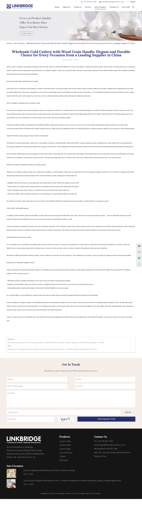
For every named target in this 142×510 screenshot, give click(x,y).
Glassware (63, 460)
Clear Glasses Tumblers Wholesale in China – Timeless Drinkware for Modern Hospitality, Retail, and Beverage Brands (72, 480)
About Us (66, 7)
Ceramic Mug (64, 449)
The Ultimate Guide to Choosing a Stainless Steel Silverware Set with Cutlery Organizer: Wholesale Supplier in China (56, 342)
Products (77, 7)
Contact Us (114, 7)
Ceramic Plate (65, 441)
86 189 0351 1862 (110, 448)
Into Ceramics (100, 7)
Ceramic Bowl (65, 445)
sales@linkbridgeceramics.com (113, 2)
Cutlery (62, 456)
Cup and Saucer (66, 452)
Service (88, 7)
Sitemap (97, 493)
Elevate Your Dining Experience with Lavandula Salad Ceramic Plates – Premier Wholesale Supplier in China (52, 349)
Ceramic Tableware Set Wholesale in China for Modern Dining (49, 470)
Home (57, 7)
